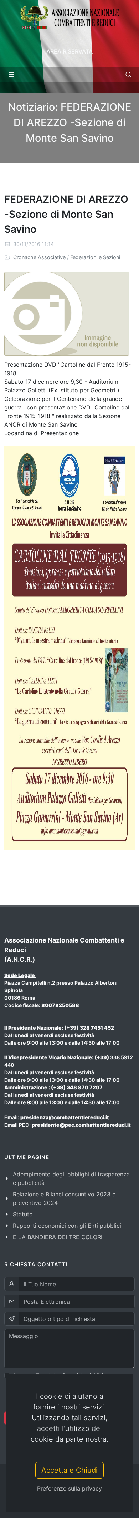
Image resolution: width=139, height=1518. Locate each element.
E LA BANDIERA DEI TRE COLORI (57, 1237)
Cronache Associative (39, 257)
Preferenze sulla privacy (69, 1488)
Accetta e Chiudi (69, 1470)
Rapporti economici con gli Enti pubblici (67, 1225)
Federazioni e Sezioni (95, 257)
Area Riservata (69, 51)
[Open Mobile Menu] (11, 74)
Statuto (23, 1214)
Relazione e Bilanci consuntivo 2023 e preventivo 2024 (64, 1198)
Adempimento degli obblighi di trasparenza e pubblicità (71, 1178)
